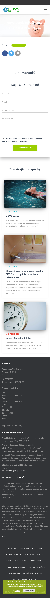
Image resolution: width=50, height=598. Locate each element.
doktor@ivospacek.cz (16, 471)
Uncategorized (18, 45)
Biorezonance (37, 561)
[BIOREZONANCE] (12, 9)
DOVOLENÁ (12, 216)
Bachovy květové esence (31, 548)
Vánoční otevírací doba (18, 338)
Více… (4, 502)
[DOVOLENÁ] (25, 193)
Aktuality (12, 548)
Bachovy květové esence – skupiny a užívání (25, 554)
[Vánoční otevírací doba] (25, 316)
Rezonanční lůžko (37, 567)
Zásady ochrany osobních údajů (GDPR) (25, 573)
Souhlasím (29, 590)
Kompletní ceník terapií (15, 567)
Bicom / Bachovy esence (16, 561)
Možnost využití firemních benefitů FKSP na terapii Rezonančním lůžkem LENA (25, 274)
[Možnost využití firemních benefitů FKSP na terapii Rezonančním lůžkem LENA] (25, 248)
